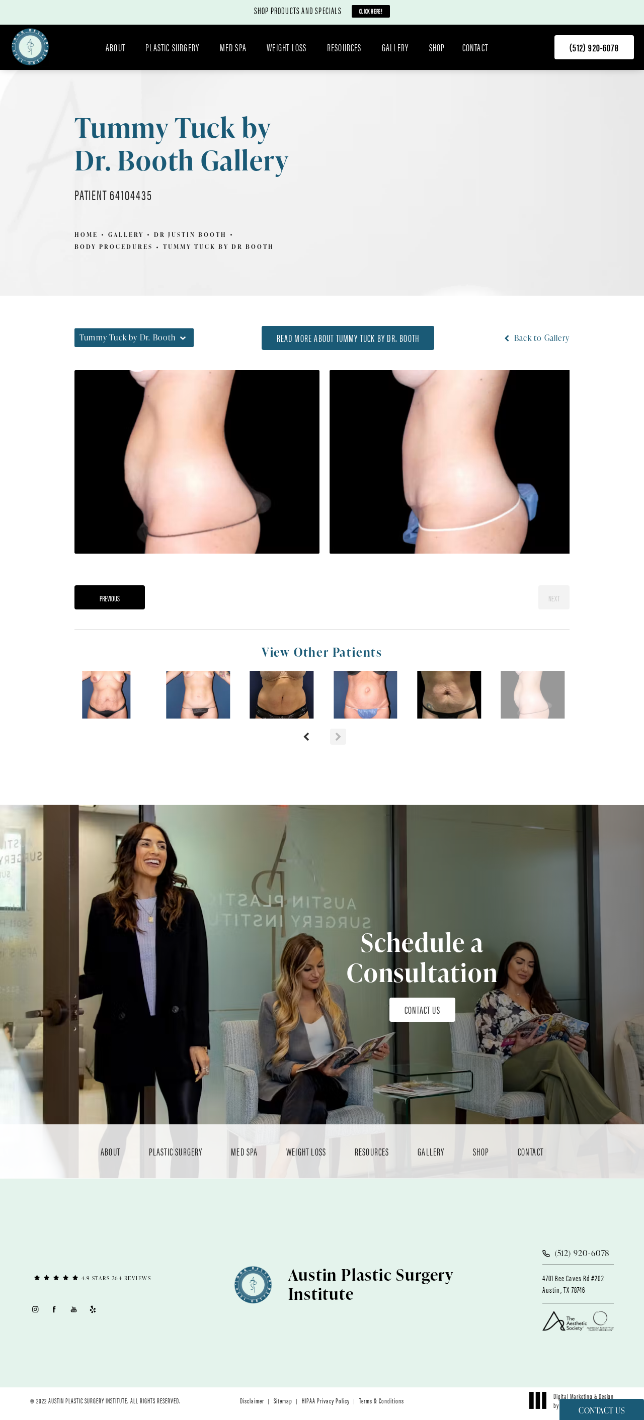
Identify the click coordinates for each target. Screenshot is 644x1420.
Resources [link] (344, 47)
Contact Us (422, 1009)
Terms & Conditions (381, 1400)
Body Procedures (113, 246)
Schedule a (422, 957)
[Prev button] (306, 737)
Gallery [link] (395, 47)
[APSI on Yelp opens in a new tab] (93, 1309)
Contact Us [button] (602, 1410)
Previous (110, 598)
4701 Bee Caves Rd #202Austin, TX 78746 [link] (573, 1284)
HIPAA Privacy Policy (326, 1400)
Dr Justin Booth (190, 234)
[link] (594, 47)
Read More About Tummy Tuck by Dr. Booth (348, 337)
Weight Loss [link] (286, 47)
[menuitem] (117, 47)
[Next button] (338, 737)
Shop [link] (437, 47)
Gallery (126, 234)
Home (86, 234)
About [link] (115, 47)
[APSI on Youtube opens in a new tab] (73, 1309)
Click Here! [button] (371, 11)
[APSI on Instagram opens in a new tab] (35, 1309)
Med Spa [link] (233, 47)
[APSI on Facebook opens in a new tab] (54, 1309)
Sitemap (283, 1400)
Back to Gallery (541, 338)
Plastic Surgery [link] (172, 47)
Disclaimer (252, 1400)
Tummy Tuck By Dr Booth (218, 246)
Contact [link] (475, 47)
